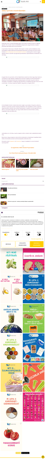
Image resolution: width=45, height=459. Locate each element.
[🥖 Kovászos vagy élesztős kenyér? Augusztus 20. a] (33, 259)
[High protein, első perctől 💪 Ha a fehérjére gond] (33, 318)
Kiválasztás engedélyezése (22, 244)
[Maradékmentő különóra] (4, 189)
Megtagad (8, 244)
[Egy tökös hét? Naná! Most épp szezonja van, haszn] (11, 259)
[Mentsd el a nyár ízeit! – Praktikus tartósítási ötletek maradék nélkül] (4, 203)
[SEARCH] (43, 181)
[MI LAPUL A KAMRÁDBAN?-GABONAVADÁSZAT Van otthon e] (11, 406)
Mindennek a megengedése (36, 244)
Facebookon (18, 141)
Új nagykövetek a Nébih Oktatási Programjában (22, 147)
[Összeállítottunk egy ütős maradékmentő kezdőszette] (33, 347)
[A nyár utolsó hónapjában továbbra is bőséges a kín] (33, 406)
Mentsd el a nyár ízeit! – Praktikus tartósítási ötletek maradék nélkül (20, 201)
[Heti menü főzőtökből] (4, 196)
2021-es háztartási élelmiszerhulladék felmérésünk (16, 52)
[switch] (17, 235)
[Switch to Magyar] (40, 1)
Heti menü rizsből (34, 169)
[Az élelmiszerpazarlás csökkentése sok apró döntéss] (11, 377)
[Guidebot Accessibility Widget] (42, 456)
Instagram (5, 208)
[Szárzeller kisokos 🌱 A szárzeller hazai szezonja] (33, 377)
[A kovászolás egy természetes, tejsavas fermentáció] (11, 318)
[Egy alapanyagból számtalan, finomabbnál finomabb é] (11, 288)
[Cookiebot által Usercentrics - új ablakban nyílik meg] (38, 212)
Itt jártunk (5, 8)
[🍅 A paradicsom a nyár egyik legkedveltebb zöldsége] (11, 436)
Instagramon (12, 141)
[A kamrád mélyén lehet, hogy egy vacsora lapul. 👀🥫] (11, 347)
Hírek (2, 8)
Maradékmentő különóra (12, 188)
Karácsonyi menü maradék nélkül (22, 170)
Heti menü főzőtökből (12, 194)
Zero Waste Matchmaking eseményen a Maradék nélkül (22, 153)
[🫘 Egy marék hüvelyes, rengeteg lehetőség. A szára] (33, 288)
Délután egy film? (5, 169)
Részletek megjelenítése (36, 238)
